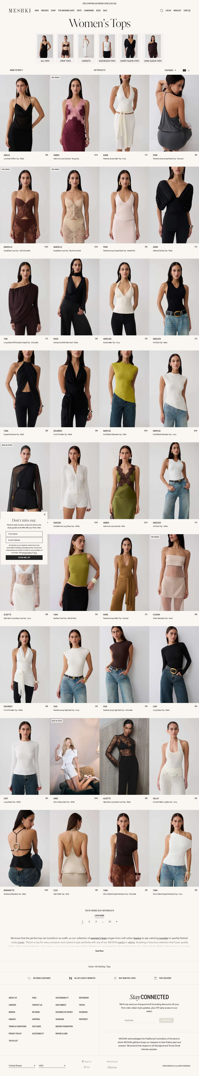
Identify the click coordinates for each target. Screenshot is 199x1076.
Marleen (157, 339)
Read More (99, 951)
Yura (56, 614)
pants (121, 942)
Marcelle (9, 247)
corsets (163, 938)
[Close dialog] (44, 514)
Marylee (107, 431)
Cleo (56, 890)
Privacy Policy (27, 553)
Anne (56, 798)
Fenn (155, 155)
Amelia (7, 155)
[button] (37, 10)
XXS (5, 148)
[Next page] (116, 921)
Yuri (6, 339)
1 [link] (82, 921)
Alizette (8, 614)
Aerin (156, 247)
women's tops (98, 938)
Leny (155, 706)
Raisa (56, 339)
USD (41, 1065)
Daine (106, 155)
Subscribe (166, 1020)
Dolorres (58, 431)
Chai (55, 706)
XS (12, 148)
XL (40, 148)
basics (137, 938)
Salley (156, 798)
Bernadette (10, 890)
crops (21, 942)
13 (110, 921)
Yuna (7, 431)
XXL (46, 148)
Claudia (157, 614)
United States (15, 1065)
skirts (131, 942)
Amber (57, 155)
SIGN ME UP (24, 557)
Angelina (107, 339)
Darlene (57, 523)
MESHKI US (171, 1066)
